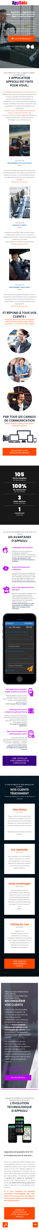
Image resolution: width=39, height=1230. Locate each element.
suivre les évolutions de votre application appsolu (19, 1213)
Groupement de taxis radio (19, 163)
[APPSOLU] (19, 2)
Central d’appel (19, 225)
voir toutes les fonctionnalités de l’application (19, 760)
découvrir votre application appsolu (19, 451)
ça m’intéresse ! (23, 38)
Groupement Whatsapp (19, 287)
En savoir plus (18, 1077)
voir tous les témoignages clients (19, 963)
